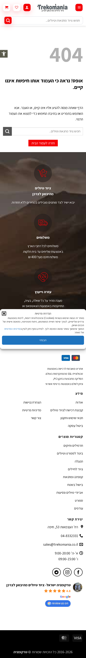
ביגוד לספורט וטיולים (70, 453)
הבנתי (42, 340)
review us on (60, 603)
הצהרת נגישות (32, 402)
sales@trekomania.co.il (60, 544)
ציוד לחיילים (75, 469)
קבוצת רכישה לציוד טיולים (66, 410)
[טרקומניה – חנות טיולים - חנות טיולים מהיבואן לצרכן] (53, 7)
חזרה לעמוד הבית (43, 143)
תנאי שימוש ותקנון (71, 418)
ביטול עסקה (75, 425)
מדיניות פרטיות (31, 410)
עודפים (78, 508)
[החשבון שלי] (27, 7)
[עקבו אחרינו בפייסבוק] (78, 572)
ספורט (79, 500)
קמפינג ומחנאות (73, 477)
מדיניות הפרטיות (12, 328)
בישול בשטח (75, 484)
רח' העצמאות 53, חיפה (63, 527)
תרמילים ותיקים (73, 445)
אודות (79, 402)
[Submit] (8, 20)
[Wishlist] (16, 7)
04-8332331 (69, 535)
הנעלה (79, 461)
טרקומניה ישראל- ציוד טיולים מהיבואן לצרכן (38, 585)
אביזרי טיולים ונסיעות (69, 492)
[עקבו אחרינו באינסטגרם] (67, 572)
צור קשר (36, 418)
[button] (4, 54)
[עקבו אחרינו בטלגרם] (56, 572)
